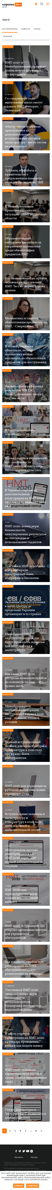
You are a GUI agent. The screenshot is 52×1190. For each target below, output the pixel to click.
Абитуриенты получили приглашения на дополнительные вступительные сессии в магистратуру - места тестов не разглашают (25, 136)
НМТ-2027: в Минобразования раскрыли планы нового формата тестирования (25, 68)
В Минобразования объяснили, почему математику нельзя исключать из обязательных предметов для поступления (25, 354)
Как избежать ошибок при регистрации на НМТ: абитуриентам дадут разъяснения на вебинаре (24, 968)
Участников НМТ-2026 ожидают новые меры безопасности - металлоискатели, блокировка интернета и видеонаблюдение (23, 1000)
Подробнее (32, 1186)
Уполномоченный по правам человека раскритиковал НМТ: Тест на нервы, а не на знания (26, 284)
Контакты (19, 1157)
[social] (16, 1151)
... (31, 1130)
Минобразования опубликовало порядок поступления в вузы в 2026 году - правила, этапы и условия (24, 714)
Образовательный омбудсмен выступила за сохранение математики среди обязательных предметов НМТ (23, 246)
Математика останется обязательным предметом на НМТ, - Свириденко (26, 322)
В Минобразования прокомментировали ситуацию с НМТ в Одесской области (26, 212)
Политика (7, 299)
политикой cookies (38, 1179)
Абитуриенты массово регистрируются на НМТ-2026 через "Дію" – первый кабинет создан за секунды (24, 858)
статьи (37, 29)
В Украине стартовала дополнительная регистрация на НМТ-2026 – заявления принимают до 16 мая (25, 498)
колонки (7, 36)
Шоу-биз (7, 370)
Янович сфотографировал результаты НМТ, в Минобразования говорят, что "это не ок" (24, 392)
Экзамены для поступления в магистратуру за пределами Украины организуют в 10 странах (25, 608)
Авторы (34, 1157)
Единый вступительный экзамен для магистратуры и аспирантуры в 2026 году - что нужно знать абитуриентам (26, 750)
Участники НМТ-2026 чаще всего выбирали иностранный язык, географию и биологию (25, 572)
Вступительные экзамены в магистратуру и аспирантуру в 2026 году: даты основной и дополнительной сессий (25, 822)
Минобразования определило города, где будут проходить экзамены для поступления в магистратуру (25, 642)
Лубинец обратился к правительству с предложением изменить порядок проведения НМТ (24, 176)
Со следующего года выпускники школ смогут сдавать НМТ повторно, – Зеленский (24, 104)
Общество (8, 47)
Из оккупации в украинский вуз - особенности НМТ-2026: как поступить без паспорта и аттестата (26, 464)
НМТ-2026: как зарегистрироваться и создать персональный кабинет (21, 896)
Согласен (18, 1186)
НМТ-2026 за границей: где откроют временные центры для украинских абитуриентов (25, 932)
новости (25, 29)
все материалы (10, 29)
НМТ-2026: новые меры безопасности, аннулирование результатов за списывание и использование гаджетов (25, 534)
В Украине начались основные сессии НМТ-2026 (25, 432)
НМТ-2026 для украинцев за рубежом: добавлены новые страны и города (25, 790)
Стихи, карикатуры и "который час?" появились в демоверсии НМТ (25, 1114)
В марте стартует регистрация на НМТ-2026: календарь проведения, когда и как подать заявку (25, 1040)
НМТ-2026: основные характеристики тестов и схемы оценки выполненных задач (26, 1076)
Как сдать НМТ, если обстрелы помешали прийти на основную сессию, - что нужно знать (26, 680)
